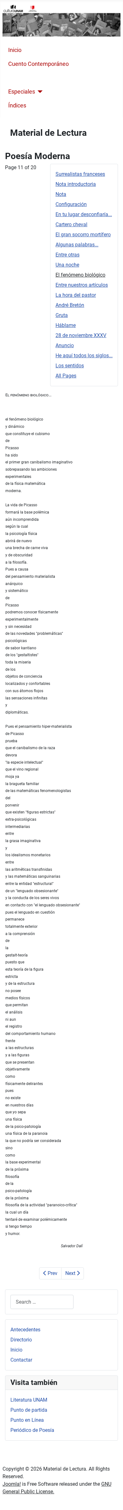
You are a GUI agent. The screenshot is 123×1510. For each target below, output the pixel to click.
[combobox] (41, 1302)
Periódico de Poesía (32, 1430)
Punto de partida (28, 1410)
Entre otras (67, 255)
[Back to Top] (112, 1498)
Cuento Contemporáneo (38, 64)
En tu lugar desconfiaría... (84, 214)
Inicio (14, 50)
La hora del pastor (76, 295)
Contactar (21, 1360)
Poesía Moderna (28, 78)
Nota (61, 194)
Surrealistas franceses (80, 174)
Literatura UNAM (28, 1400)
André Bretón (70, 305)
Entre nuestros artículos (82, 285)
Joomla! (12, 1484)
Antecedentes (25, 1330)
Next (71, 1273)
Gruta (62, 315)
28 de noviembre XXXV (81, 335)
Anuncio (65, 345)
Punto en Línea (27, 1420)
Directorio (21, 1340)
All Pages (66, 376)
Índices (17, 105)
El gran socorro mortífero (83, 235)
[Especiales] (39, 91)
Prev (51, 1273)
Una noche (67, 265)
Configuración (71, 204)
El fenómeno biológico (80, 275)
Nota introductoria (76, 184)
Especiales (21, 92)
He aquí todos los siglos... (84, 356)
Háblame (66, 325)
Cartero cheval (71, 224)
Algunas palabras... (77, 245)
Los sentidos (70, 366)
